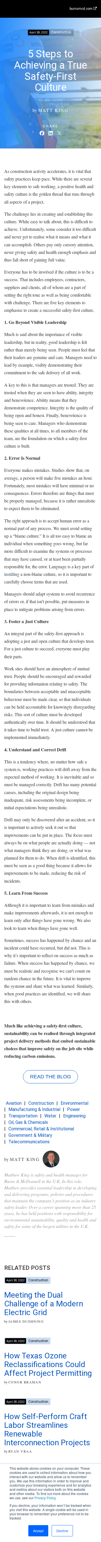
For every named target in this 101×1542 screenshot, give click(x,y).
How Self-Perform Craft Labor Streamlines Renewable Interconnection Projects (47, 1429)
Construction (41, 1103)
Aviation (14, 1103)
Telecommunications (29, 1141)
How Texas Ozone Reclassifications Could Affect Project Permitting (48, 1364)
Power (73, 1109)
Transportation (23, 1116)
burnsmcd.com (81, 9)
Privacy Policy (45, 1497)
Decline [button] (62, 1530)
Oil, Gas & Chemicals (28, 1122)
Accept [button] (38, 1530)
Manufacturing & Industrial (34, 1109)
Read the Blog (50, 1076)
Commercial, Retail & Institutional (41, 1128)
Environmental (74, 1103)
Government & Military (30, 1135)
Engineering (74, 1116)
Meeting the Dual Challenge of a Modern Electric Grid (43, 1303)
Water (50, 1116)
